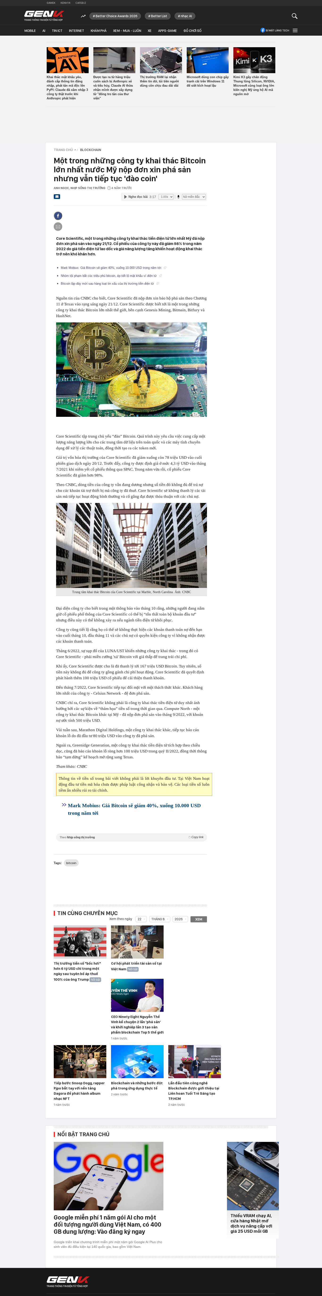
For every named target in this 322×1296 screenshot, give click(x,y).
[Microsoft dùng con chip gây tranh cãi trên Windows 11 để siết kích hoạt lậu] (208, 60)
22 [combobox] (139, 919)
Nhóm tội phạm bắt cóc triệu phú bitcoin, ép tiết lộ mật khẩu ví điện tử (109, 276)
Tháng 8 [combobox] (158, 919)
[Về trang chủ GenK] (44, 16)
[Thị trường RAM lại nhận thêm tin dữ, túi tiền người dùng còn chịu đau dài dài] (161, 60)
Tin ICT (57, 31)
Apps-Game (167, 31)
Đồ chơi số (192, 31)
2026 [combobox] (179, 919)
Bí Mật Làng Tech (277, 30)
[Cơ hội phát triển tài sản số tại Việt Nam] (137, 942)
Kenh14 (65, 2)
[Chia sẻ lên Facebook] (58, 215)
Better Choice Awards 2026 (116, 16)
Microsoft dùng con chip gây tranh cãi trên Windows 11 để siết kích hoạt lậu (208, 81)
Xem (198, 919)
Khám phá (99, 31)
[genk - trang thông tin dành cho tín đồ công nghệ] (68, 1282)
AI (43, 31)
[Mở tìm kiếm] (295, 16)
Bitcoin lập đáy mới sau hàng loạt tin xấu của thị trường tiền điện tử (108, 283)
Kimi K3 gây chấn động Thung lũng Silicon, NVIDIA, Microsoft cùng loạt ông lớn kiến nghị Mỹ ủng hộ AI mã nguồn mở (254, 85)
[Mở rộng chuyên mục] (295, 30)
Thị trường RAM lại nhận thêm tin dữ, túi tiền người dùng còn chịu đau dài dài (159, 81)
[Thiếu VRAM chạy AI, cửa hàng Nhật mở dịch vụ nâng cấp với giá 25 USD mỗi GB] (253, 1176)
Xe (150, 31)
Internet (76, 31)
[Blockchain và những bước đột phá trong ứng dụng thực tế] (137, 1062)
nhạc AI (186, 16)
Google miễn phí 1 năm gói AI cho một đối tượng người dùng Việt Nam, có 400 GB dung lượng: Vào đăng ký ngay (107, 1224)
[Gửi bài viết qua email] (57, 198)
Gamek (51, 2)
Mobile (30, 31)
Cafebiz (80, 2)
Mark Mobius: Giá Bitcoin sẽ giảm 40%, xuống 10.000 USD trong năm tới (111, 268)
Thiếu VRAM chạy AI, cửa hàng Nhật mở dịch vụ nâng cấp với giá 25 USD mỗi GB (251, 1223)
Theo (131, 837)
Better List (159, 16)
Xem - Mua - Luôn (127, 31)
